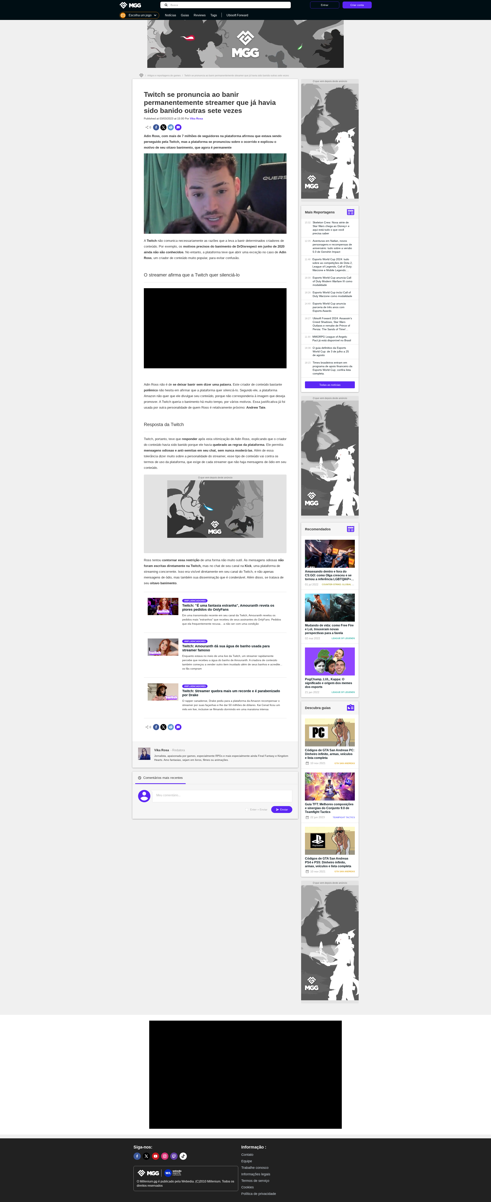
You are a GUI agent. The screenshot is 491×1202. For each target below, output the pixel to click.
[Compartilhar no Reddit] (171, 127)
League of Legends (343, 638)
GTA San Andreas (344, 763)
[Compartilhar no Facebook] (156, 127)
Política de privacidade (258, 1194)
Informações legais (255, 1174)
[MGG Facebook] (137, 1156)
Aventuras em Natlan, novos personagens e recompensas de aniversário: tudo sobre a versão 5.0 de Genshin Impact (332, 246)
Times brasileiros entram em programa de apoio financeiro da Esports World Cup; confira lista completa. (332, 368)
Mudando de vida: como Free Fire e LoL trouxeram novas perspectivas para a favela (329, 629)
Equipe (246, 1161)
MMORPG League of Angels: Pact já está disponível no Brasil (331, 338)
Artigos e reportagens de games (164, 75)
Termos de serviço (255, 1181)
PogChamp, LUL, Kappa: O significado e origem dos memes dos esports (328, 683)
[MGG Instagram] (164, 1156)
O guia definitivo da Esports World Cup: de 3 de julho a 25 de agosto (331, 351)
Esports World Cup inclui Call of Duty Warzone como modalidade (332, 294)
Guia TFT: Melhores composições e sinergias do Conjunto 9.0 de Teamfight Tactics (329, 808)
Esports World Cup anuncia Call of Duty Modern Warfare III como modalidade (332, 281)
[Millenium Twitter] (146, 1156)
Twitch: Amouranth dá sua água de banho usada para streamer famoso (226, 648)
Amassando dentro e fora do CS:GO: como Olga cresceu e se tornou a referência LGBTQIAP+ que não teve (328, 575)
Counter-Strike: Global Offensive (343, 584)
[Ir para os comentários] (178, 127)
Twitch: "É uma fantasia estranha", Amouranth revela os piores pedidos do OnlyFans (228, 607)
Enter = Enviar (258, 809)
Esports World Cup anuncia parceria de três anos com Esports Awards (329, 307)
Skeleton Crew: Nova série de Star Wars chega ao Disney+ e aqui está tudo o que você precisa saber (331, 228)
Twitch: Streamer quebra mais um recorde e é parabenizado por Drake (231, 693)
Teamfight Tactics (344, 817)
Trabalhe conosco (255, 1168)
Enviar (283, 809)
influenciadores (195, 601)
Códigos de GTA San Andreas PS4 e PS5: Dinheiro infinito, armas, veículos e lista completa (328, 862)
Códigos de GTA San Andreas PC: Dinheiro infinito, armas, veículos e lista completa (329, 754)
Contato (247, 1155)
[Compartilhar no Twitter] (163, 127)
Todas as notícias (329, 384)
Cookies (247, 1187)
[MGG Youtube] (155, 1156)
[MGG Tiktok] (183, 1156)
